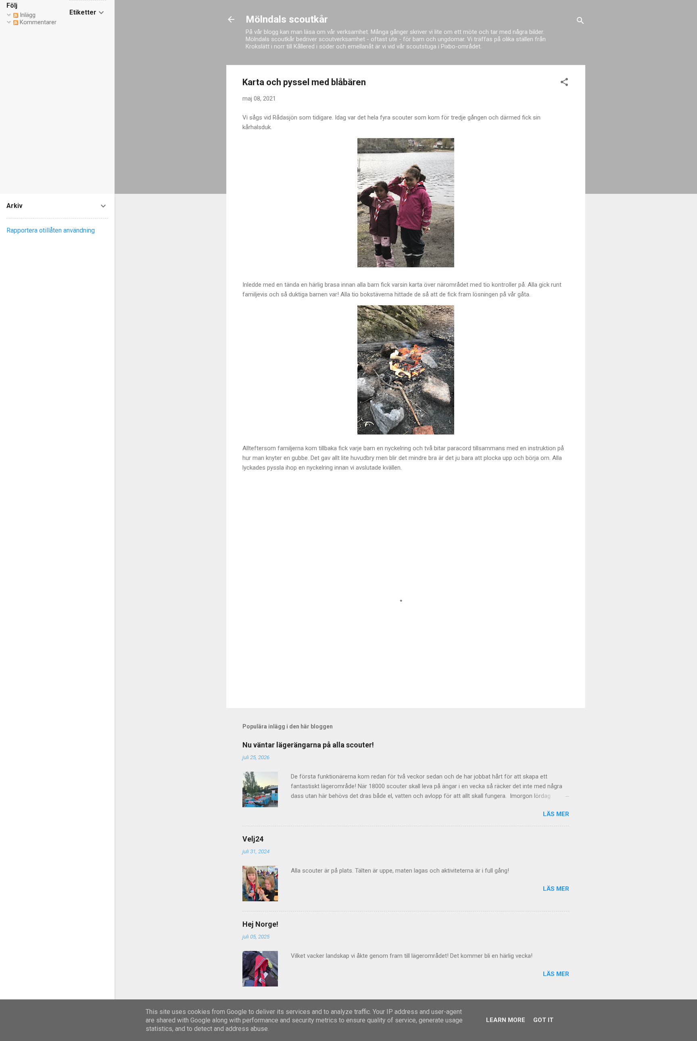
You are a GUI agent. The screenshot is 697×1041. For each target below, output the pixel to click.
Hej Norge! (260, 924)
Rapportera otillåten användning (50, 230)
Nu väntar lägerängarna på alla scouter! (308, 745)
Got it (543, 1020)
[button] (564, 83)
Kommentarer (37, 22)
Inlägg (26, 15)
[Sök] (580, 22)
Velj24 (252, 839)
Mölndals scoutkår (287, 19)
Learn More (505, 1020)
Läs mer (556, 814)
